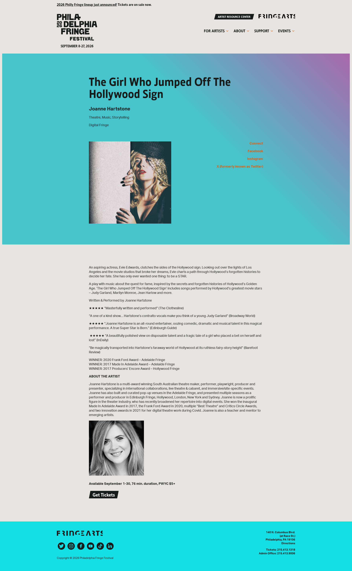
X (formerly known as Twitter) (240, 166)
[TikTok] (100, 547)
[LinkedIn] (110, 547)
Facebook (255, 151)
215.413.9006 (286, 553)
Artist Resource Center (234, 16)
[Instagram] (71, 547)
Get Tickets (104, 494)
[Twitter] (61, 547)
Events (284, 30)
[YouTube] (90, 547)
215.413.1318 (286, 549)
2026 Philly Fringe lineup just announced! (87, 4)
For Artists (214, 30)
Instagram (255, 159)
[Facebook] (81, 547)
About (239, 30)
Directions (288, 543)
